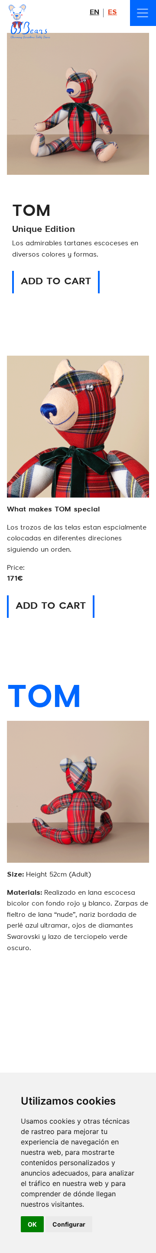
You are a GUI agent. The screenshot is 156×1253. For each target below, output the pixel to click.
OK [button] (32, 1224)
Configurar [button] (68, 1224)
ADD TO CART (56, 281)
